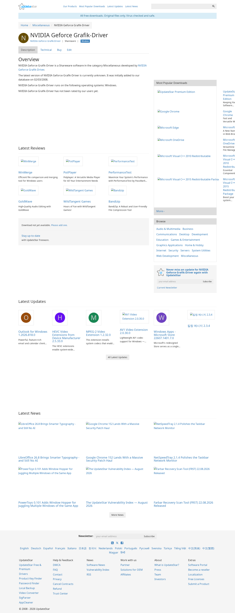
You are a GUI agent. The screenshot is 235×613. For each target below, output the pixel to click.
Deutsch (36, 548)
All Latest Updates (117, 357)
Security (173, 250)
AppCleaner (26, 602)
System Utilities (201, 250)
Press (157, 569)
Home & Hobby (194, 245)
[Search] (213, 6)
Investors (160, 579)
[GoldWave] (28, 190)
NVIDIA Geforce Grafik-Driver (45, 40)
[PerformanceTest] (123, 161)
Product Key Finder (30, 578)
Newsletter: (85, 536)
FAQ (55, 569)
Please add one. (59, 225)
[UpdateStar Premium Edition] (177, 91)
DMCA (56, 565)
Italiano (72, 548)
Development (200, 234)
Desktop (184, 234)
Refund (57, 588)
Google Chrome (228, 113)
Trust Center (60, 593)
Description (28, 50)
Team (157, 574)
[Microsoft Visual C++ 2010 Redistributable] (185, 155)
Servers (185, 250)
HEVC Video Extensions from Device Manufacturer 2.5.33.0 (66, 336)
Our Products (70, 6)
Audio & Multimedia (168, 229)
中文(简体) (194, 548)
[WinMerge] (28, 161)
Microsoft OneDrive (229, 141)
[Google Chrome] (169, 111)
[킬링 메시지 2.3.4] (201, 314)
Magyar (113, 552)
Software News (96, 565)
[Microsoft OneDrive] (171, 140)
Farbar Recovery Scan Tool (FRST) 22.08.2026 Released (183, 504)
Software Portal (197, 565)
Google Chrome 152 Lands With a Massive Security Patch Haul (114, 459)
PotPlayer (69, 172)
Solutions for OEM (132, 569)
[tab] (28, 50)
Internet (161, 250)
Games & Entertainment (185, 239)
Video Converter (29, 593)
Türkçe (168, 548)
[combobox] (180, 6)
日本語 (82, 548)
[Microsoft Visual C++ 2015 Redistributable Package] (189, 179)
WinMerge (25, 172)
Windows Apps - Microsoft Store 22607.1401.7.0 (165, 335)
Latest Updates (115, 6)
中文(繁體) (208, 548)
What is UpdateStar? (166, 565)
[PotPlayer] (73, 161)
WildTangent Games (77, 201)
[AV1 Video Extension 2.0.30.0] (134, 316)
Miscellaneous (189, 256)
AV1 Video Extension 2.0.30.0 (134, 331)
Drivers (23, 574)
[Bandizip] (117, 190)
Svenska (156, 548)
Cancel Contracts (63, 584)
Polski (118, 548)
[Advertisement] (83, 117)
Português (130, 548)
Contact (57, 574)
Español (48, 548)
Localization (195, 574)
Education (162, 239)
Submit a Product (198, 584)
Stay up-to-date (31, 236)
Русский (144, 548)
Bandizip (114, 201)
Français (60, 548)
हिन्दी (123, 552)
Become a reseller (199, 569)
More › (160, 211)
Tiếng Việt (180, 548)
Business (188, 229)
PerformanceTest (120, 172)
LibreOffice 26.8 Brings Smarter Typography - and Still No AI (48, 459)
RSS (89, 574)
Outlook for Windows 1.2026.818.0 (32, 333)
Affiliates (126, 574)
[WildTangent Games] (79, 190)
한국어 (92, 548)
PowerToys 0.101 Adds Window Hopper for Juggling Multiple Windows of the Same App (48, 504)
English (24, 548)
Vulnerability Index (98, 569)
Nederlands (106, 548)
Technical (46, 50)
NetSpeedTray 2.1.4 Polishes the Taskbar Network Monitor (181, 459)
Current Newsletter (167, 287)
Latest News (131, 6)
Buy (59, 50)
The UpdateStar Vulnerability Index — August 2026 (117, 504)
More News (117, 514)
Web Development (167, 256)
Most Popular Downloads (92, 6)
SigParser (25, 597)
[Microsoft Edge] (169, 127)
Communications (166, 234)
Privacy (57, 579)
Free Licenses (196, 579)
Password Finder (29, 583)
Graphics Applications (169, 245)
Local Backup (27, 588)
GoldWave (25, 201)
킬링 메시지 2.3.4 (199, 326)
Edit (69, 50)
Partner (125, 565)
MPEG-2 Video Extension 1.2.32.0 (98, 333)
